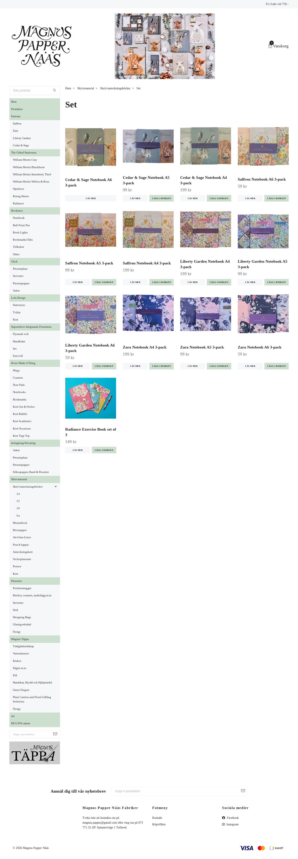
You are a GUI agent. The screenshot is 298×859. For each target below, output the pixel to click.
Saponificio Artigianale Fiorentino (31, 326)
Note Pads (19, 384)
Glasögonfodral (22, 624)
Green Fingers (21, 690)
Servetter (18, 276)
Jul (13, 716)
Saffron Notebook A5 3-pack (89, 263)
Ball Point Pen (21, 225)
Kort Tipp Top (21, 435)
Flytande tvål (21, 334)
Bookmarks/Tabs (23, 239)
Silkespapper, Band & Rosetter (31, 472)
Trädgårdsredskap (23, 646)
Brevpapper (20, 530)
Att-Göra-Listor (22, 537)
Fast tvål (18, 355)
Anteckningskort (23, 552)
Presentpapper (21, 283)
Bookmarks (19, 399)
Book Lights (20, 232)
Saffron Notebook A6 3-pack (262, 179)
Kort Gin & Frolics (24, 406)
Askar (16, 290)
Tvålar (17, 312)
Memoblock (20, 522)
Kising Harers (21, 196)
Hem (14, 101)
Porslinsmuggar (22, 588)
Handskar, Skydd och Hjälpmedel (32, 682)
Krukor (17, 660)
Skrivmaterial (19, 479)
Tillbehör (18, 246)
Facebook (232, 817)
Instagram (232, 824)
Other (16, 254)
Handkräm (19, 341)
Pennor (17, 566)
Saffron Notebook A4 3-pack (147, 263)
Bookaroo (17, 210)
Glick (14, 261)
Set (15, 348)
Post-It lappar (21, 544)
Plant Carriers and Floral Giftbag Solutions (32, 699)
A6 (18, 508)
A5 (18, 501)
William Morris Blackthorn (29, 167)
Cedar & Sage (21, 145)
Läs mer (91, 198)
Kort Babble (20, 414)
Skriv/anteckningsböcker (28, 486)
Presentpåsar (20, 268)
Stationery (19, 305)
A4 (18, 493)
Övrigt (17, 631)
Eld (15, 675)
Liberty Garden (22, 138)
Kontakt (157, 817)
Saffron (17, 123)
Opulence (18, 188)
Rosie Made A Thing (23, 363)
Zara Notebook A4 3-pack (144, 347)
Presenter (16, 581)
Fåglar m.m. (20, 668)
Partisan (16, 116)
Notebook (19, 217)
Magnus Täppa (20, 639)
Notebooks (19, 392)
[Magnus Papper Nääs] (42, 46)
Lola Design (18, 297)
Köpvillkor (159, 824)
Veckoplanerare (22, 559)
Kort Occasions (22, 428)
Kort (15, 319)
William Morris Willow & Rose (31, 181)
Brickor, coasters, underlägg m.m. (32, 595)
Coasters (18, 377)
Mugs (16, 370)
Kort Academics (22, 421)
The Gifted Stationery (24, 152)
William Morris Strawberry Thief (32, 174)
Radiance (18, 203)
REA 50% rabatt (20, 723)
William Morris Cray (25, 159)
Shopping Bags (22, 617)
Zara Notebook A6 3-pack (259, 347)
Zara (15, 130)
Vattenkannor (21, 653)
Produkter (17, 109)
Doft (15, 610)
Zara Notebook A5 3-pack (202, 347)
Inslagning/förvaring (23, 443)
